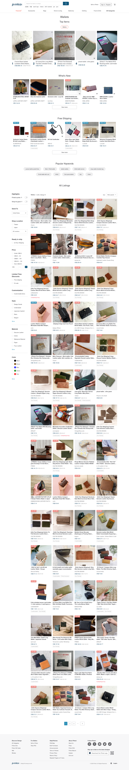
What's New (65, 75)
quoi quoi (33, 642)
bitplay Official (56, 328)
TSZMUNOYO (78, 360)
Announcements (54, 748)
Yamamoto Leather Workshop (61, 642)
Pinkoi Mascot (72, 750)
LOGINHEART (35, 606)
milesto (42, 6)
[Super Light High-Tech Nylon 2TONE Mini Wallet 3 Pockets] (85, 661)
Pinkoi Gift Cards (16, 748)
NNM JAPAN (85, 101)
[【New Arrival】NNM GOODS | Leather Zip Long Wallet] (90, 87)
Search (66, 3)
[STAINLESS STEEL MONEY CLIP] (21, 87)
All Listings (64, 185)
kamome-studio (79, 466)
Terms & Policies (54, 750)
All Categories (15, 743)
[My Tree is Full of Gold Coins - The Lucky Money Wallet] (85, 590)
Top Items (64, 21)
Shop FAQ (33, 745)
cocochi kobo (100, 328)
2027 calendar (48, 6)
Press (70, 745)
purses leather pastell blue (32, 169)
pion (57, 6)
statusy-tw (77, 260)
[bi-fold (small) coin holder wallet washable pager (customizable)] (63, 555)
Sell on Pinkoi (94, 4)
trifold (56, 174)
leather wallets (64, 169)
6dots (66, 143)
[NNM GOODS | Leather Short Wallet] (108, 87)
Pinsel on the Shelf (102, 396)
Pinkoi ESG (72, 748)
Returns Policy (53, 755)
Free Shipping (64, 118)
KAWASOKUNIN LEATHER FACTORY (41, 501)
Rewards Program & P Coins (57, 758)
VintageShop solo (36, 360)
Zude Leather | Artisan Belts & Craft (106, 536)
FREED (33, 260)
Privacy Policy (53, 753)
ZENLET (33, 431)
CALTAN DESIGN (57, 225)
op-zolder (99, 606)
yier (54, 6)
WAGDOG (77, 677)
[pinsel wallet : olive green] (86, 45)
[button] (26, 267)
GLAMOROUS (17, 143)
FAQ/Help (52, 743)
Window (14, 753)
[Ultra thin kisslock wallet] (38, 87)
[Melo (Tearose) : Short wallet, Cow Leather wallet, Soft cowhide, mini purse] (41, 209)
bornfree (50, 101)
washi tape (36, 6)
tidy (81, 174)
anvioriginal (56, 431)
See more (65, 107)
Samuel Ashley (35, 571)
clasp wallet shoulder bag (97, 169)
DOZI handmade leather (37, 143)
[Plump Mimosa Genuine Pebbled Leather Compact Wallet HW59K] (85, 450)
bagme (76, 536)
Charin (32, 225)
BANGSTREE (78, 606)
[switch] (20, 197)
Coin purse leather (69, 174)
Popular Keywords (65, 163)
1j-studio (84, 143)
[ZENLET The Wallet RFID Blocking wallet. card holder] (107, 45)
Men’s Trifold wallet (50, 169)
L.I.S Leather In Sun (102, 466)
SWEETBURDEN (70, 101)
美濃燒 (26, 6)
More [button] (13, 321)
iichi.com (71, 755)
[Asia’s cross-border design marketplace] (17, 5)
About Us (71, 743)
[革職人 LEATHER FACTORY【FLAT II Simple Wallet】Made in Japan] (41, 485)
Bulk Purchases (54, 745)
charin (89, 174)
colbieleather (34, 293)
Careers (71, 753)
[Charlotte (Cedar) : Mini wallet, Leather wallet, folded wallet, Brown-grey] (63, 244)
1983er (77, 396)
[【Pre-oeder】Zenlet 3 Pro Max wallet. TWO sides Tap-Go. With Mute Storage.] (107, 626)
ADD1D (50, 143)
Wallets (65, 27)
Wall (13, 750)
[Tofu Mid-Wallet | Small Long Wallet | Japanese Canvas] (41, 626)
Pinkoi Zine (15, 745)
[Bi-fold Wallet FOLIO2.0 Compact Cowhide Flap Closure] (107, 244)
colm (32, 328)
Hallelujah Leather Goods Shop (105, 260)
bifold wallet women (79, 169)
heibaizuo (55, 571)
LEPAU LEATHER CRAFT (20, 101)
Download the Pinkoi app (99, 753)
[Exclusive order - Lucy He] (56, 87)
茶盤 (31, 6)
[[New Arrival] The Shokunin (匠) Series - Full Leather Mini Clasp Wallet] (63, 626)
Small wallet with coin (43, 174)
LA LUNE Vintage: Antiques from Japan (85, 328)
